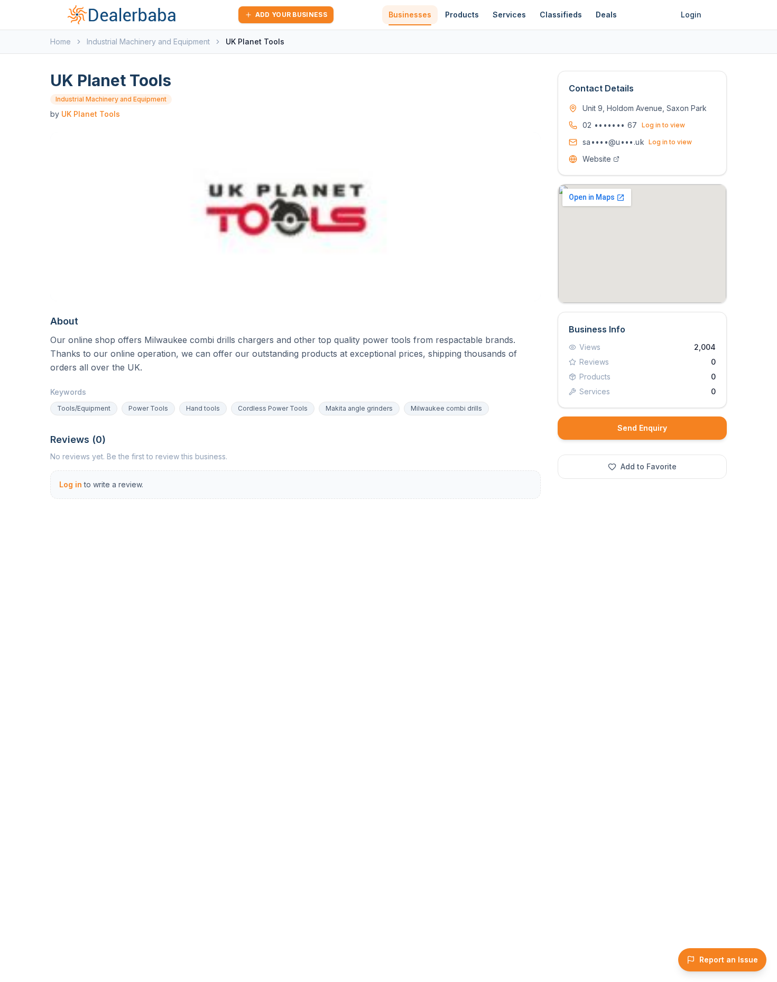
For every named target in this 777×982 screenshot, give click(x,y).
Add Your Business (291, 14)
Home (60, 41)
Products (462, 14)
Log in (70, 484)
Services (509, 14)
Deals (606, 14)
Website (596, 158)
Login (691, 14)
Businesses (409, 14)
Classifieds (561, 14)
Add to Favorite (649, 466)
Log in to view (663, 125)
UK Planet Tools (90, 113)
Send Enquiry (642, 427)
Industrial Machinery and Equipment (148, 41)
